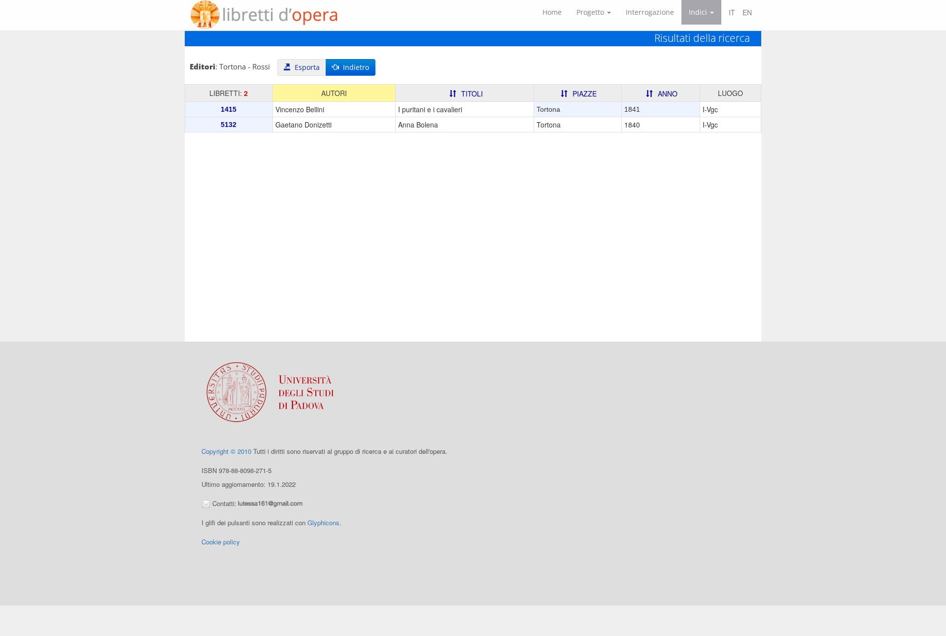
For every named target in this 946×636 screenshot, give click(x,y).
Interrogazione (650, 12)
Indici (699, 12)
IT (732, 12)
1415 (228, 109)
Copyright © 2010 (226, 451)
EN (747, 12)
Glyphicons (323, 522)
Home (552, 12)
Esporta (305, 67)
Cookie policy (221, 541)
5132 (228, 124)
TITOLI (472, 93)
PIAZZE (585, 93)
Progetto (591, 12)
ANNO (667, 93)
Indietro (354, 67)
